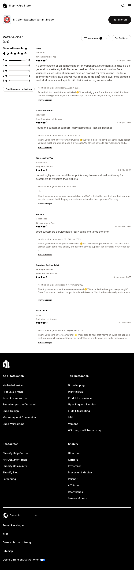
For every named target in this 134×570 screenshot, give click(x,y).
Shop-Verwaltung (13, 423)
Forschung (9, 478)
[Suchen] (123, 5)
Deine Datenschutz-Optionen (21, 559)
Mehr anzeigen (45, 100)
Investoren (74, 465)
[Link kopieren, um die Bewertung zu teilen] (43, 48)
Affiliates (73, 485)
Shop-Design (11, 410)
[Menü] (129, 5)
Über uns (73, 453)
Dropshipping (76, 385)
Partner (72, 478)
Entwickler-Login (13, 525)
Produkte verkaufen (15, 398)
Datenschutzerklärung (17, 542)
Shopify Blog (10, 472)
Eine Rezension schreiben (19, 89)
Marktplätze (75, 391)
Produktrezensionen (80, 398)
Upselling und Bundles (82, 404)
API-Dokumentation (15, 459)
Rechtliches (75, 491)
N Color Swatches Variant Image (33, 19)
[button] (106, 38)
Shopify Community (15, 465)
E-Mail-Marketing (79, 410)
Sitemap (8, 550)
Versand (73, 423)
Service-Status (77, 498)
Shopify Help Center (15, 453)
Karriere (73, 459)
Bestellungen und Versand (19, 404)
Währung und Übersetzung (85, 430)
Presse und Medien (80, 472)
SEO (70, 417)
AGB (5, 533)
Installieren (120, 19)
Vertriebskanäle (13, 385)
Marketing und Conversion (19, 417)
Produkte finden (13, 391)
